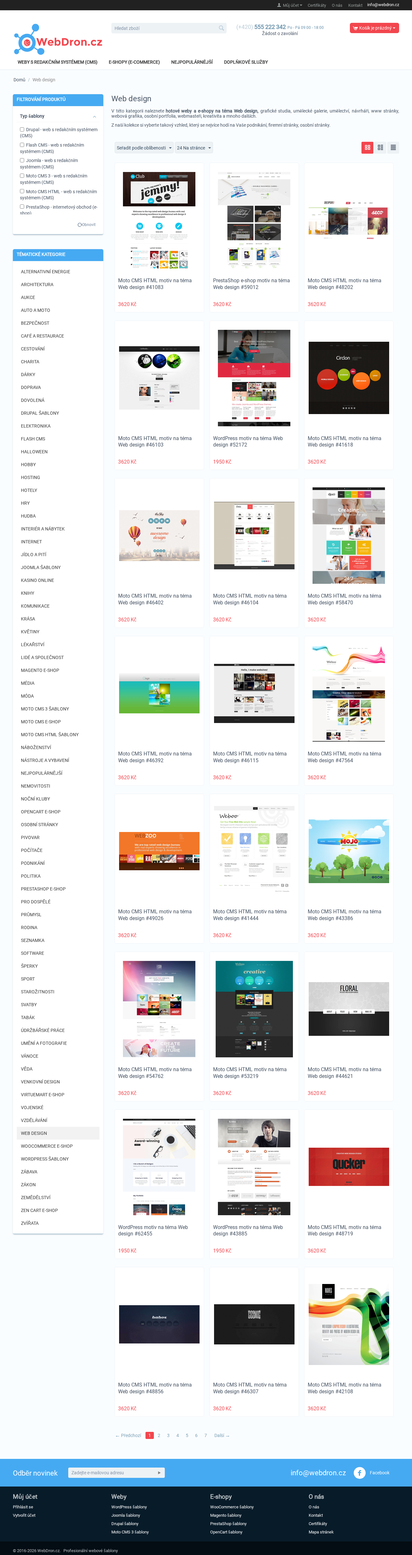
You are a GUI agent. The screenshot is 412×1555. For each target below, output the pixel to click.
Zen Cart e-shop (39, 1210)
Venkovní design (40, 1081)
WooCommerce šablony (232, 1507)
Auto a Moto (35, 310)
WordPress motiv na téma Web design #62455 (153, 1230)
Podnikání (33, 863)
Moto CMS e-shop (41, 721)
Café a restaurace (42, 336)
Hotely (29, 490)
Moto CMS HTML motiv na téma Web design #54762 (155, 1072)
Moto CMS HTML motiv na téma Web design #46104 (250, 599)
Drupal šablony (40, 413)
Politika (31, 876)
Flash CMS (33, 438)
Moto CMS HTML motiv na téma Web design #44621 (344, 1072)
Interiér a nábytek (43, 528)
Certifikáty (317, 5)
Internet (31, 541)
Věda (27, 1068)
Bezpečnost (35, 323)
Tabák (28, 1017)
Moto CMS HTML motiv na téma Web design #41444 (250, 915)
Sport (28, 978)
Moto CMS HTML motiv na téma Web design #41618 (344, 441)
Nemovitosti (35, 786)
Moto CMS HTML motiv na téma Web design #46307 (250, 1388)
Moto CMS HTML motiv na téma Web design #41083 (155, 283)
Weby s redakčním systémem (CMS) (58, 62)
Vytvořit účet (24, 1515)
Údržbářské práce (43, 1030)
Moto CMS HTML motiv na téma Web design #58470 (344, 599)
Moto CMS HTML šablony (50, 734)
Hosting (30, 477)
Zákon (28, 1184)
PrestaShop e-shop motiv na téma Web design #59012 (251, 283)
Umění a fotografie (44, 1043)
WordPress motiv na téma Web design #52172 (248, 441)
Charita (30, 361)
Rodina (29, 927)
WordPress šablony (45, 1159)
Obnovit (89, 224)
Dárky (28, 374)
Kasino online (37, 580)
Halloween (34, 451)
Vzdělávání (34, 1120)
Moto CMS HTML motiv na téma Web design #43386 (344, 915)
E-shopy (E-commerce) (134, 62)
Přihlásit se (23, 1507)
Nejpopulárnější (192, 62)
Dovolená (32, 400)
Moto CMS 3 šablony (45, 708)
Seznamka (32, 940)
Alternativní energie (45, 271)
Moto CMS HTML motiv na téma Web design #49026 (155, 915)
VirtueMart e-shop (42, 1094)
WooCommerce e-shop (47, 1146)
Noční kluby (35, 798)
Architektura (37, 284)
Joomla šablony (41, 567)
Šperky (29, 966)
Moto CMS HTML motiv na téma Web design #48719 (344, 1230)
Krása (28, 618)
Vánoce (29, 1056)
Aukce (28, 297)
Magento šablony (225, 1515)
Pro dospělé (36, 901)
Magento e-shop (40, 670)
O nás (337, 5)
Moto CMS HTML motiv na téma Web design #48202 (344, 283)
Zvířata (30, 1223)
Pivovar (30, 837)
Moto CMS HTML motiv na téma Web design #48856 (155, 1388)
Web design (34, 1133)
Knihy (27, 593)
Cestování (33, 348)
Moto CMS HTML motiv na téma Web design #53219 (250, 1072)
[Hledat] (222, 28)
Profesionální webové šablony (90, 1550)
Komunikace (35, 606)
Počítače (31, 850)
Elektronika (36, 426)
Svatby (29, 1004)
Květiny (30, 631)
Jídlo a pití (33, 554)
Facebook (379, 1472)
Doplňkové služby (246, 62)
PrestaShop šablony (228, 1523)
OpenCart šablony (226, 1532)
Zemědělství (36, 1197)
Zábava (29, 1171)
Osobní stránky (39, 824)
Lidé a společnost (42, 657)
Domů (19, 79)
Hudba (28, 516)
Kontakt (355, 5)
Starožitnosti (37, 991)
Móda (27, 696)
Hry (25, 503)
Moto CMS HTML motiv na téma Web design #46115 (250, 757)
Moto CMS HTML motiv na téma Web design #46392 (155, 757)
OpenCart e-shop (41, 811)
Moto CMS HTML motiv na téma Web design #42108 (344, 1388)
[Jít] (159, 1473)
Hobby (28, 464)
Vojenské (32, 1107)
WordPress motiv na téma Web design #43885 (248, 1230)
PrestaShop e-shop (43, 888)
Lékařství (32, 644)
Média (27, 683)
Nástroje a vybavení (45, 760)
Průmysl (31, 914)
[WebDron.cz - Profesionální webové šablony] (58, 39)
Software (32, 953)
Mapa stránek (321, 1532)
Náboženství (36, 747)
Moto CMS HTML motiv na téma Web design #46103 (155, 441)
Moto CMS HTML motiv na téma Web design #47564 (344, 757)
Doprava (31, 387)
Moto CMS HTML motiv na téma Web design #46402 (155, 599)
